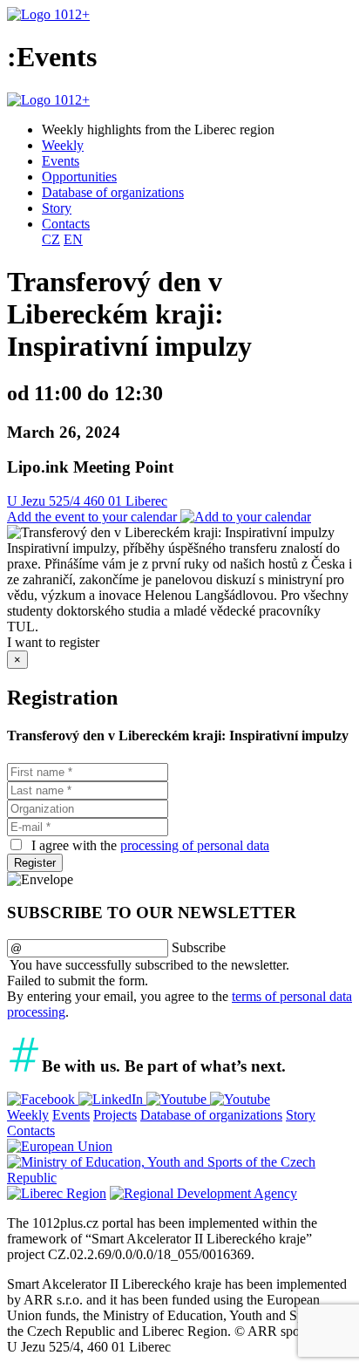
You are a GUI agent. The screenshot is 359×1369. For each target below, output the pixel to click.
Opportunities (79, 176)
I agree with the (148, 845)
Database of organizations (113, 192)
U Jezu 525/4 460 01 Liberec (87, 501)
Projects (115, 1114)
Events (60, 160)
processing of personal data (194, 845)
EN (73, 239)
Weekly (63, 145)
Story (56, 208)
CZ (51, 239)
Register (35, 862)
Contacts (66, 223)
